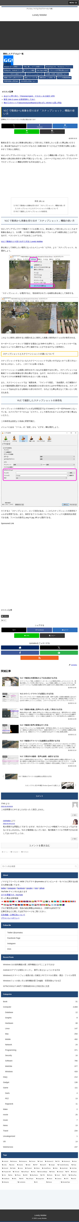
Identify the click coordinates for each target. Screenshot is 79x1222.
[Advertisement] (39, 35)
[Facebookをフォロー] (20, 653)
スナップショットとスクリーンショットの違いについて (37, 208)
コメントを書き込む (39, 845)
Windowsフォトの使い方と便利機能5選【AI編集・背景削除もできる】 (32, 981)
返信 (75, 815)
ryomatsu (7, 821)
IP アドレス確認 (29, 70)
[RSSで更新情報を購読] (39, 658)
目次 (36, 201)
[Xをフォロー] (59, 647)
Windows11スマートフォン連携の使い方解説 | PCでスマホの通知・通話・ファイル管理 (39, 975)
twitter (3, 888)
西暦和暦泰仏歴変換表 (11, 81)
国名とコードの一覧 (31, 77)
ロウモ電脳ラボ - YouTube (12, 895)
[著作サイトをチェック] (20, 647)
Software (5, 616)
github (41, 888)
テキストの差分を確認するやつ (14, 74)
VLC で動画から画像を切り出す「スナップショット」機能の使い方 (40, 205)
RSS (9, 949)
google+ (29, 888)
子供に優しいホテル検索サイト (33, 67)
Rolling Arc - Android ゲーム (13, 70)
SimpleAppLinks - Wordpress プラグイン (59, 67)
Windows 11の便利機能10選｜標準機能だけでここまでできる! (29, 965)
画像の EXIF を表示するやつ (13, 77)
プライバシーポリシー (10, 918)
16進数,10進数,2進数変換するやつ (57, 74)
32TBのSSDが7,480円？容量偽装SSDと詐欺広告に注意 (26, 986)
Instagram (12, 888)
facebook (21, 888)
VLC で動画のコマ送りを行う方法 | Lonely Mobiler (22, 241)
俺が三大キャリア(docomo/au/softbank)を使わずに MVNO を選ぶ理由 (33, 103)
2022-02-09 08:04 (7, 806)
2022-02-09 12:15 (9, 823)
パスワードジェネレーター (35, 74)
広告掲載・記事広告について (13, 915)
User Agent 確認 (42, 70)
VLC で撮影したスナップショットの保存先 (31, 211)
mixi (36, 888)
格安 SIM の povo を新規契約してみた (19, 99)
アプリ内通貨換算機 (64, 77)
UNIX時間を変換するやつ (29, 81)
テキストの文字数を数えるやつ (59, 70)
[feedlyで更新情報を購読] (59, 653)
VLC (4, 620)
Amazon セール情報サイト (12, 67)
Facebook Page (13, 938)
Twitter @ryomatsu (15, 933)
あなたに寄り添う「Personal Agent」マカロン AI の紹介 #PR (29, 96)
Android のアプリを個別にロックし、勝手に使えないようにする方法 (31, 970)
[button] (52, 131)
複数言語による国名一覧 (48, 77)
